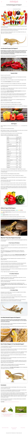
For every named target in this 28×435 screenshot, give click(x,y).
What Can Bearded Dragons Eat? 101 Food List (12, 401)
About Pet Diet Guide (5, 427)
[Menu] (1, 2)
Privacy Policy (23, 427)
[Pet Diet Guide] (14, 1)
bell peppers (19, 125)
